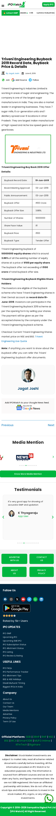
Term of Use (9, 721)
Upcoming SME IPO (12, 640)
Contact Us (8, 702)
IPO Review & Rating (13, 655)
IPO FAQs (7, 668)
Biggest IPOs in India (13, 686)
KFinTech (21, 744)
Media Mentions (11, 710)
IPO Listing (8, 652)
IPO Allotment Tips (12, 675)
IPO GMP (7, 633)
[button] (2, 457)
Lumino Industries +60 (43, 12)
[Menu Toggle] (2, 5)
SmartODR (25, 740)
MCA (14, 740)
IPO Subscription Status (14, 644)
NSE (51, 737)
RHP (44, 737)
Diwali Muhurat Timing (14, 683)
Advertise (7, 714)
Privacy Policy (9, 717)
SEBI (28, 737)
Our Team (8, 706)
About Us (7, 699)
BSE (6, 740)
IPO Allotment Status (13, 648)
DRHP (36, 737)
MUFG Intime (42, 740)
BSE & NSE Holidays (12, 679)
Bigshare (34, 744)
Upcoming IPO (10, 637)
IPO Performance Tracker (15, 671)
